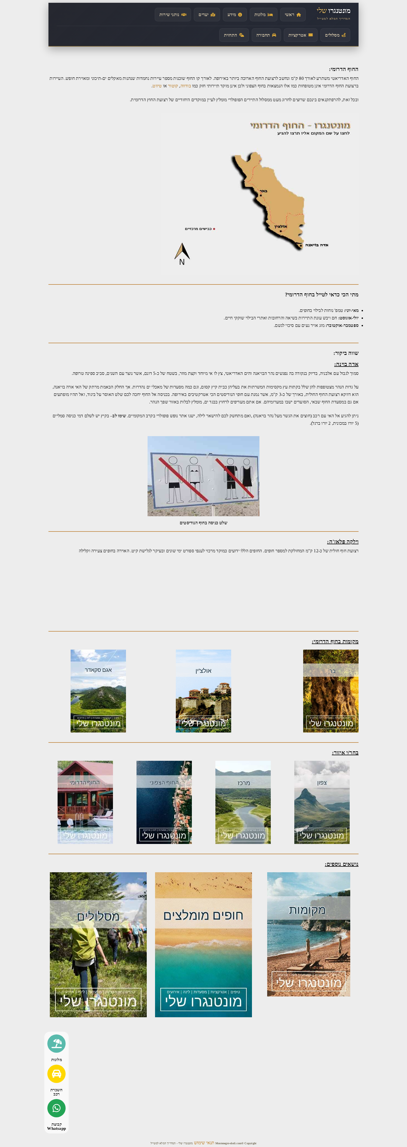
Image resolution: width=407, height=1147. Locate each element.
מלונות (56, 1059)
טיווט (157, 85)
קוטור (172, 85)
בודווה (186, 85)
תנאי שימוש (204, 1142)
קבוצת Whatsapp (56, 1126)
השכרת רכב (56, 1092)
